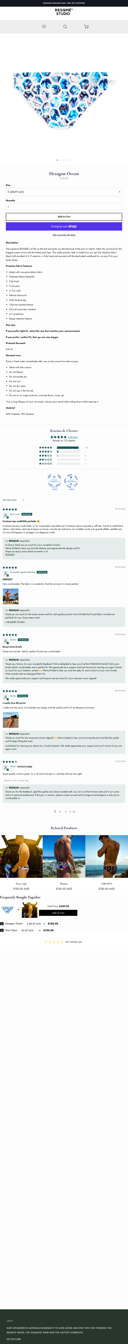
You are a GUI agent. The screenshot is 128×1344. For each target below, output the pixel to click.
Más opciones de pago (64, 234)
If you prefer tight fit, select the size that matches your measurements (43, 331)
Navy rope (11, 930)
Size (8, 185)
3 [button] (65, 811)
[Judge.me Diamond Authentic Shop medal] (54, 481)
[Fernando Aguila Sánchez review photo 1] (11, 596)
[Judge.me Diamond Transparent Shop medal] (71, 481)
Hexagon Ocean (14, 923)
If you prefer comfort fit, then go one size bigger (32, 337)
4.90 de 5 (73, 437)
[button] (45, 447)
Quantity (10, 200)
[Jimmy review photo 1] (11, 720)
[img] (10, 509)
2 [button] (60, 811)
